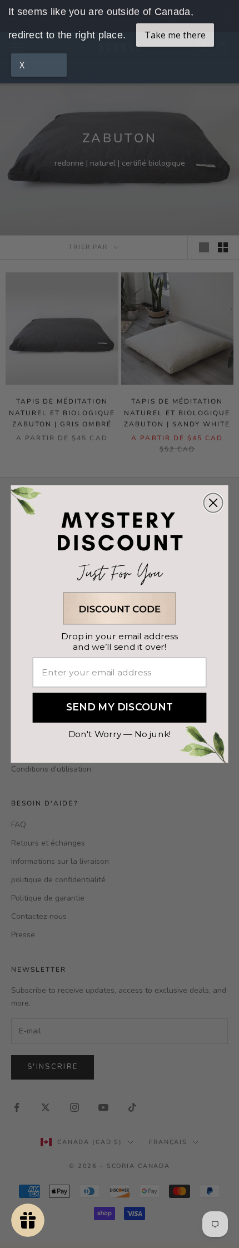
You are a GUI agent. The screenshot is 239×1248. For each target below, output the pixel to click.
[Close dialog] (212, 502)
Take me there (175, 35)
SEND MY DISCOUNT (119, 708)
